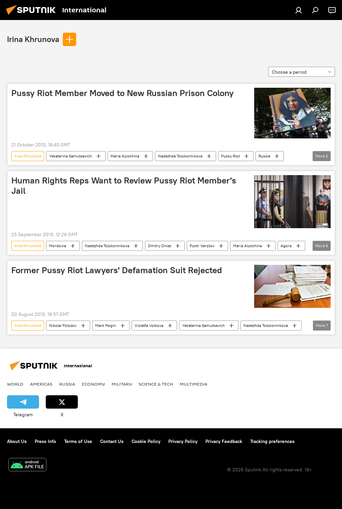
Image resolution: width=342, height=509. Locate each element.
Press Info (45, 441)
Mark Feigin (105, 325)
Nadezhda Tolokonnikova (180, 155)
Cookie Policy (146, 441)
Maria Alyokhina (125, 155)
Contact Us (112, 441)
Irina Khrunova (33, 39)
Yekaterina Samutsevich (70, 155)
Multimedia (193, 384)
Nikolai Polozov (62, 325)
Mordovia (57, 245)
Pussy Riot (230, 155)
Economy (93, 384)
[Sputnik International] (32, 16)
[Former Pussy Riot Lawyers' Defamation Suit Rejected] (292, 286)
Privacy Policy (182, 441)
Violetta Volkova (149, 325)
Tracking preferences (272, 441)
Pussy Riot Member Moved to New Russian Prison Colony (122, 93)
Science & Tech (156, 384)
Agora (286, 245)
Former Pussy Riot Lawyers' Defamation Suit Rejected (116, 270)
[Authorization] (298, 10)
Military (122, 384)
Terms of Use (78, 441)
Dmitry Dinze (159, 245)
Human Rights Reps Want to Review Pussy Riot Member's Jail (123, 185)
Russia (264, 155)
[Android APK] (27, 465)
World (15, 384)
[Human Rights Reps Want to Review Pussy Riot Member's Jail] (292, 201)
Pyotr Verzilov (202, 245)
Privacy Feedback (223, 441)
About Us (17, 441)
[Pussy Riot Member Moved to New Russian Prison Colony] (292, 113)
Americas (41, 384)
